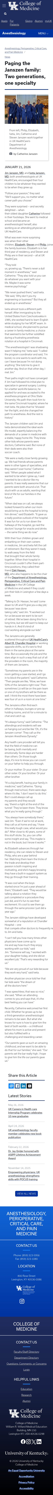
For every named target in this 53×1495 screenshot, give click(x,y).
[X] (29, 1086)
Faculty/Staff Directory (26, 1351)
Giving (28, 21)
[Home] (24, 5)
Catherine (34, 213)
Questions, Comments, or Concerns (27, 1363)
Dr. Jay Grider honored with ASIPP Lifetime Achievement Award (24, 1155)
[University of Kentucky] (26, 1453)
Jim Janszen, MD (14, 173)
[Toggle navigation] (4, 6)
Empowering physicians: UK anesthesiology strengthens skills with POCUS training (24, 1176)
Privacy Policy (26, 1482)
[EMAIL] (11, 1086)
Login (26, 1369)
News (7, 57)
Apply (4, 21)
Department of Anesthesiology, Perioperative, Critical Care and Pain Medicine (26, 581)
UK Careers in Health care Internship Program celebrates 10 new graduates (25, 1113)
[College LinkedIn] (39, 1442)
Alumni (39, 21)
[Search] (6, 14)
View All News (26, 1193)
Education (26, 1389)
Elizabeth (20, 244)
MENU (42, 33)
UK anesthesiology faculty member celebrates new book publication (25, 1134)
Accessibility (26, 1488)
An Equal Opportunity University (26, 1470)
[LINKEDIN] (23, 1086)
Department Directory (26, 1357)
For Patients (14, 23)
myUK (48, 21)
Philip (43, 244)
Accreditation (26, 1476)
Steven (30, 244)
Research (26, 1395)
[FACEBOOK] (17, 1086)
